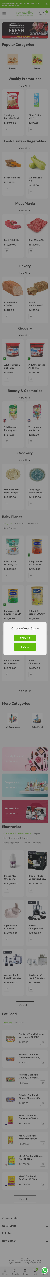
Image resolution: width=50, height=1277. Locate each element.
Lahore (25, 646)
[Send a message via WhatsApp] (45, 1270)
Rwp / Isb (25, 637)
